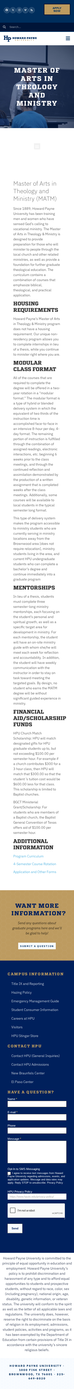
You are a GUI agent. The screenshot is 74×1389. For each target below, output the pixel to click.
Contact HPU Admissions (30, 1064)
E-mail (12, 1112)
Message (14, 1138)
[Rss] (32, 10)
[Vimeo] (25, 10)
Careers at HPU (23, 1018)
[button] (37, 146)
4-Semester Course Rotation (34, 864)
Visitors (17, 1027)
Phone (12, 1125)
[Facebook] (7, 10)
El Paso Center (22, 1082)
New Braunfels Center (28, 1073)
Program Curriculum (28, 856)
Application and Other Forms (34, 872)
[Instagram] (19, 10)
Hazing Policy (21, 992)
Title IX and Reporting (27, 984)
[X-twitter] (13, 10)
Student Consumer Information (34, 1010)
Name (12, 1099)
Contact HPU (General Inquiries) (35, 1056)
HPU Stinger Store (24, 1036)
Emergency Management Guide (35, 1001)
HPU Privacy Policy (20, 1191)
